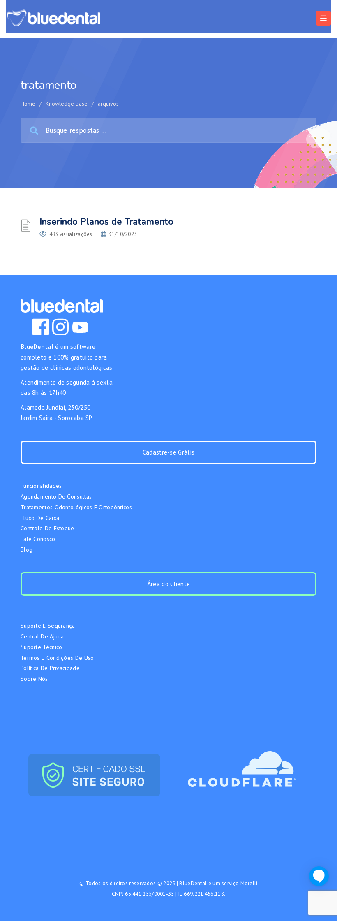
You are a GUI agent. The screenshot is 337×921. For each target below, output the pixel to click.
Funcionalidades (41, 485)
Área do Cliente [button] (168, 584)
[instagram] (60, 327)
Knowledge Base (67, 103)
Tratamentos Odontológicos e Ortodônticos (76, 507)
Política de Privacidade (50, 668)
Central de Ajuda (42, 636)
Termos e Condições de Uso (57, 657)
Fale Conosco (38, 539)
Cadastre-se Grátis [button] (168, 452)
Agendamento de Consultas (56, 496)
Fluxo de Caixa (40, 518)
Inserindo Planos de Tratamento (106, 222)
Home (28, 103)
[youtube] (80, 327)
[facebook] (40, 327)
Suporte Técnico (41, 647)
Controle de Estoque (47, 528)
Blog (26, 549)
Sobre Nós (34, 678)
